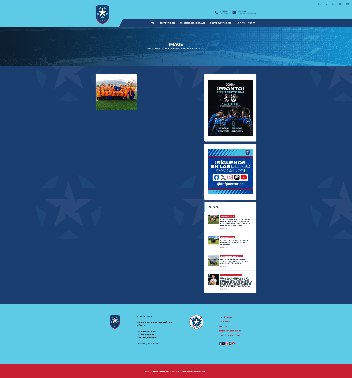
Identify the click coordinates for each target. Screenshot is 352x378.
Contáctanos (225, 317)
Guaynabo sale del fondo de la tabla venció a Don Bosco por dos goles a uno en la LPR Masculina (236, 222)
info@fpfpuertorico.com (247, 14)
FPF (152, 23)
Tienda (251, 23)
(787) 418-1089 (224, 14)
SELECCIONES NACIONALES (192, 23)
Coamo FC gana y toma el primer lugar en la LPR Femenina (234, 242)
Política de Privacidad (229, 336)
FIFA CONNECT (225, 326)
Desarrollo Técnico (220, 23)
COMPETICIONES (167, 23)
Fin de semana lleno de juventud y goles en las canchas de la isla (234, 261)
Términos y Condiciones (230, 331)
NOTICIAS (241, 23)
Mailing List (224, 322)
